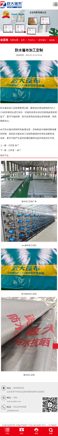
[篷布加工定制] (29, 371)
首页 (23, 40)
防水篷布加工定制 (29, 294)
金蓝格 (52, 40)
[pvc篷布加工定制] (29, 241)
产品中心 (31, 40)
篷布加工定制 (29, 375)
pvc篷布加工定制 (29, 245)
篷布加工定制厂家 (29, 201)
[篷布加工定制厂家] (29, 197)
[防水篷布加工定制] (29, 290)
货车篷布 (42, 40)
